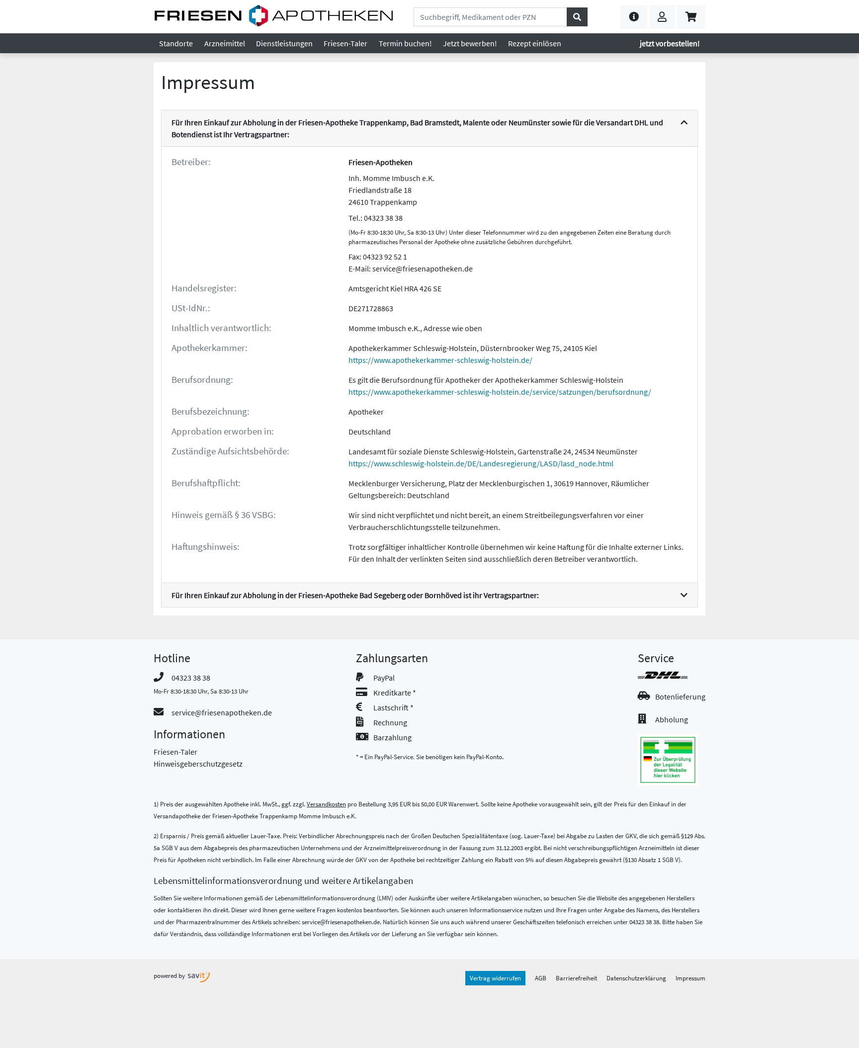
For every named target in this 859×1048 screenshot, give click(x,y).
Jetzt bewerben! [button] (470, 43)
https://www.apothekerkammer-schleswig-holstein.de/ (440, 360)
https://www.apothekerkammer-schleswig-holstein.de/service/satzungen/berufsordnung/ (499, 392)
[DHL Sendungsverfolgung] (671, 675)
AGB (540, 978)
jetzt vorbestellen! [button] (670, 43)
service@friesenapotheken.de (222, 712)
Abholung (671, 719)
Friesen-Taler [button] (345, 43)
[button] (633, 17)
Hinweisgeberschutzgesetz (198, 764)
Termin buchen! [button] (405, 43)
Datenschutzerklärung (636, 978)
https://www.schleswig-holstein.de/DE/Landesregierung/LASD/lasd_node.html (480, 463)
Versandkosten (326, 804)
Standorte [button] (176, 43)
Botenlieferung (680, 696)
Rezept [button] (534, 43)
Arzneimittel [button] (224, 43)
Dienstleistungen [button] (284, 43)
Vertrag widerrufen (495, 978)
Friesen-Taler (175, 752)
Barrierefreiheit (576, 978)
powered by (170, 975)
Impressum (690, 978)
